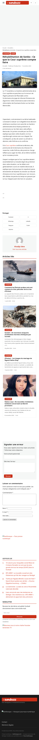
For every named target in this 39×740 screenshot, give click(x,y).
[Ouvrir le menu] (3, 2)
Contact (4, 722)
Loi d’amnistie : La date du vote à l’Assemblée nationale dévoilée (21, 588)
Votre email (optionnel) (12, 454)
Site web (5, 516)
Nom (5, 508)
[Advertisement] (19, 25)
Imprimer (11, 229)
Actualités (6, 53)
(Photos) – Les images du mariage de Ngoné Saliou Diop (18, 359)
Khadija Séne (17, 66)
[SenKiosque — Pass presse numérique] (19, 546)
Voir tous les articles (19, 249)
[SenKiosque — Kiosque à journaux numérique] (19, 715)
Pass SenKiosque (28, 736)
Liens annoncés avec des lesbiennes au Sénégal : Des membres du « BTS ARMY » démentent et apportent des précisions (20, 594)
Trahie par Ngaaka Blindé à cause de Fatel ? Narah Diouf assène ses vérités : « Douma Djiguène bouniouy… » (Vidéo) (20, 581)
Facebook (10, 217)
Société (13, 53)
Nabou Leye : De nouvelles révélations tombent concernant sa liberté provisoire (19, 404)
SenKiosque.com (16, 734)
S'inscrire (19, 616)
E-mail (5, 512)
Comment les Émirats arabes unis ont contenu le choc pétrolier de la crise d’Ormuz (18, 289)
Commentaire (8, 493)
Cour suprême (11, 145)
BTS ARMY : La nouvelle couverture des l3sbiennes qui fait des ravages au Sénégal (20, 574)
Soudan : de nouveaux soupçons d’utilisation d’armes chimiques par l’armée (18, 334)
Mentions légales (8, 725)
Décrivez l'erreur (9, 461)
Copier (28, 225)
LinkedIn (28, 221)
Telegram (10, 225)
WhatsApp (10, 221)
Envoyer (8, 476)
